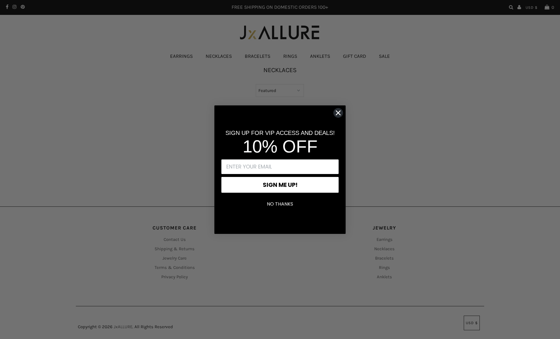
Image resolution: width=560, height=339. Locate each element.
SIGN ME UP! (280, 185)
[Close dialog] (338, 113)
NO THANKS (280, 204)
